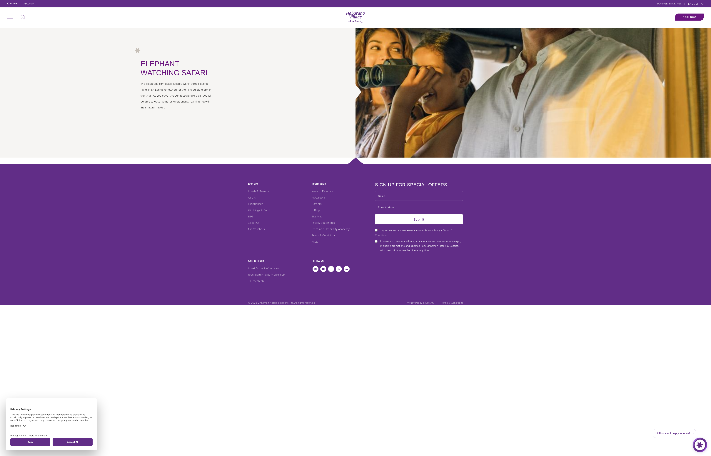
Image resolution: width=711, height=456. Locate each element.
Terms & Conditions (324, 235)
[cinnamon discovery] (20, 4)
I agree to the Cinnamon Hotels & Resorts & (413, 232)
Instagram (315, 269)
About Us (253, 222)
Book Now (689, 17)
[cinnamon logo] (355, 17)
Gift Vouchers (256, 229)
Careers (317, 204)
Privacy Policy (432, 230)
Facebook (331, 269)
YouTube (323, 269)
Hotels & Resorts (258, 191)
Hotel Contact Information (264, 268)
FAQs (315, 241)
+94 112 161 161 (256, 281)
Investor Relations (323, 191)
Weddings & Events (260, 210)
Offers (252, 197)
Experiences (255, 204)
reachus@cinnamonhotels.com (267, 274)
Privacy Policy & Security (420, 302)
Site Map (317, 216)
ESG (250, 216)
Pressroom (318, 197)
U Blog (316, 210)
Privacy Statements (323, 222)
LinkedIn (347, 269)
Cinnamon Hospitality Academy (331, 229)
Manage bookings (669, 3)
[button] (10, 17)
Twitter (339, 269)
